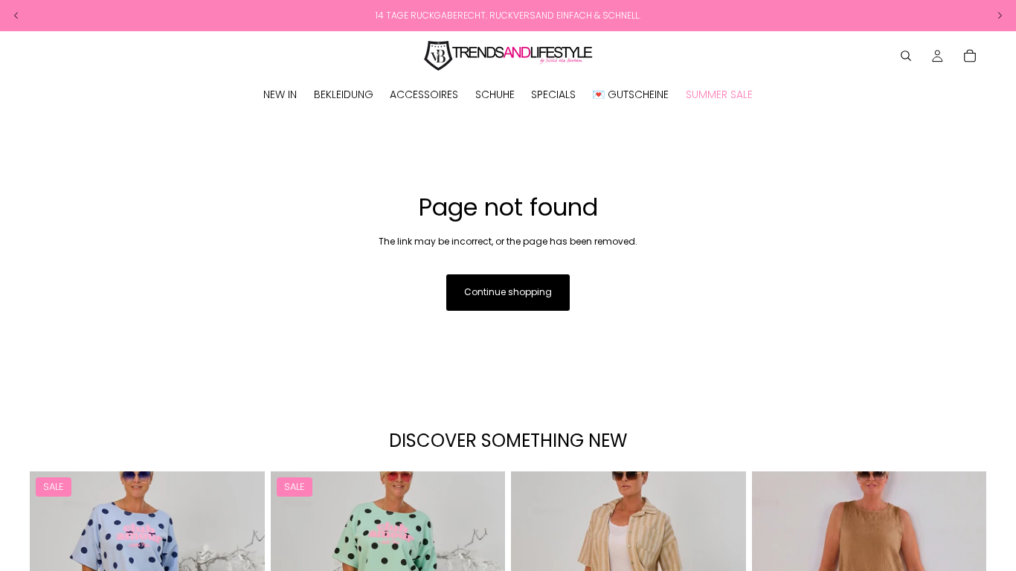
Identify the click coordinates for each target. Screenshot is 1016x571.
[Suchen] (906, 55)
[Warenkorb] (970, 55)
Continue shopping (508, 292)
